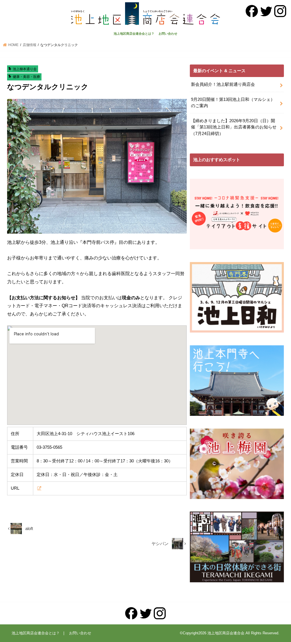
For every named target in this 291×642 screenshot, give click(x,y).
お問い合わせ (168, 33)
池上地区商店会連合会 (225, 633)
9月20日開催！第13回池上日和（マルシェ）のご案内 (233, 102)
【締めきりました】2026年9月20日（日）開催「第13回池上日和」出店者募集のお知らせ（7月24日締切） (234, 127)
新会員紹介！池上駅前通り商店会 (223, 84)
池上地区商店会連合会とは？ (134, 33)
